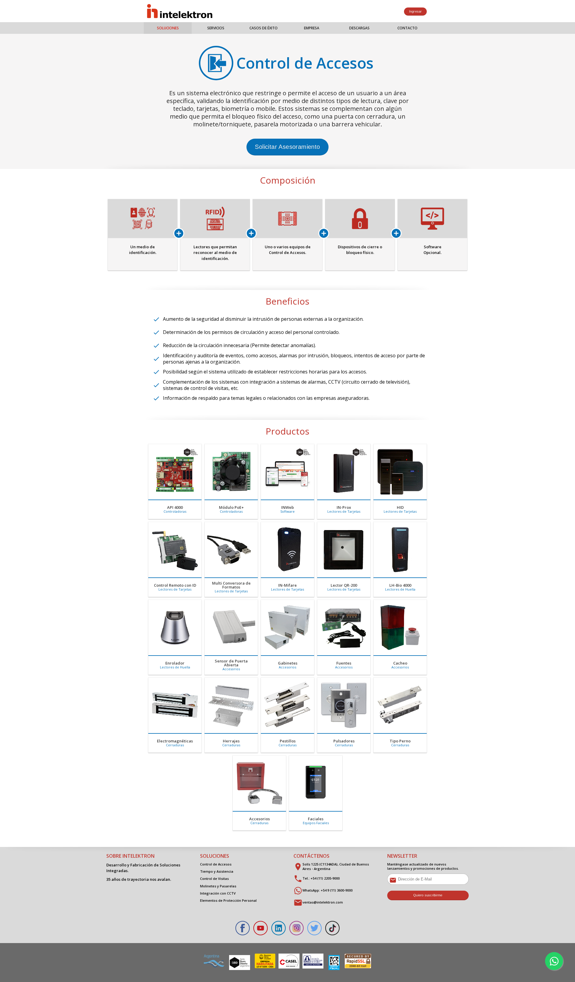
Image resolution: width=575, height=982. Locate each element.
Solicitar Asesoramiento (287, 146)
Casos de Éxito (263, 28)
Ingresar (415, 11)
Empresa (311, 28)
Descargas (359, 28)
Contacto (407, 28)
